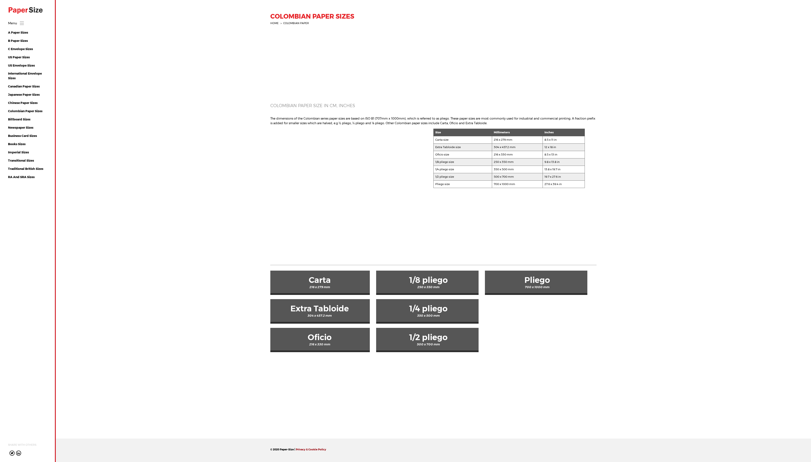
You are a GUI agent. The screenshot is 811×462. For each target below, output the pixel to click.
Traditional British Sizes (25, 169)
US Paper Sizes (19, 57)
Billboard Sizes (19, 119)
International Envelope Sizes (25, 76)
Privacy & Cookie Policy (311, 449)
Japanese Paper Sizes (24, 95)
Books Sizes (17, 144)
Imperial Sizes (18, 152)
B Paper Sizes (18, 41)
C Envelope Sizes (20, 49)
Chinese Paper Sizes (23, 103)
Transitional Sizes (21, 160)
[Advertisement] (397, 68)
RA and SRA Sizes (21, 177)
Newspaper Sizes (20, 127)
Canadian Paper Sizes (24, 86)
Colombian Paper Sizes (25, 111)
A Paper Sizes (18, 32)
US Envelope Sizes (21, 65)
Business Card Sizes (22, 136)
